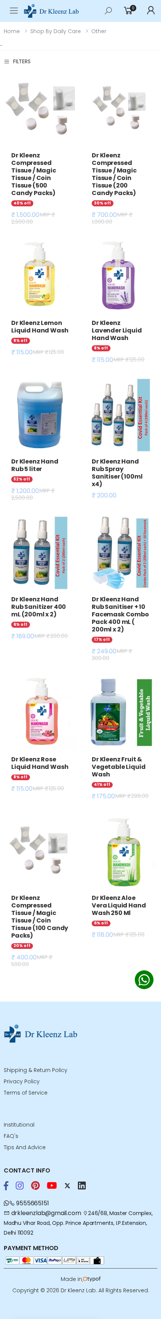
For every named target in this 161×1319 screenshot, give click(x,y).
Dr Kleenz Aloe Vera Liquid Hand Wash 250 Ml (119, 905)
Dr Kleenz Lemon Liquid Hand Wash (39, 327)
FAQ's (11, 1136)
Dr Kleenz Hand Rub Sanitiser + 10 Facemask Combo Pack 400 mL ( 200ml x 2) (120, 614)
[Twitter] (67, 1186)
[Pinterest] (35, 1185)
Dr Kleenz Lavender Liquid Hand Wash (117, 330)
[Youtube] (52, 1185)
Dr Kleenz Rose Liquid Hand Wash (39, 763)
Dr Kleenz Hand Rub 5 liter (34, 465)
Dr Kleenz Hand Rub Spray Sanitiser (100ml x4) (117, 472)
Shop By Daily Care (55, 31)
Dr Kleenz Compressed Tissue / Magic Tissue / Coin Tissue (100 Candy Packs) (39, 917)
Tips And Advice (25, 1147)
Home (12, 31)
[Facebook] (6, 1185)
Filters (22, 61)
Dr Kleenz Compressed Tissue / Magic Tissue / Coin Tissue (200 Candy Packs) (114, 174)
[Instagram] (20, 1185)
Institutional (19, 1124)
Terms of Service (26, 1092)
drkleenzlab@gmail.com (46, 1213)
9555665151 (32, 1203)
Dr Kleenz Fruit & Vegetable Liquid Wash (118, 767)
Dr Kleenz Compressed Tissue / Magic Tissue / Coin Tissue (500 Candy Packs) (33, 174)
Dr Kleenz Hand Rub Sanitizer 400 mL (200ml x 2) (38, 607)
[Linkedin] (82, 1185)
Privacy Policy (22, 1081)
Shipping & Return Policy (35, 1070)
